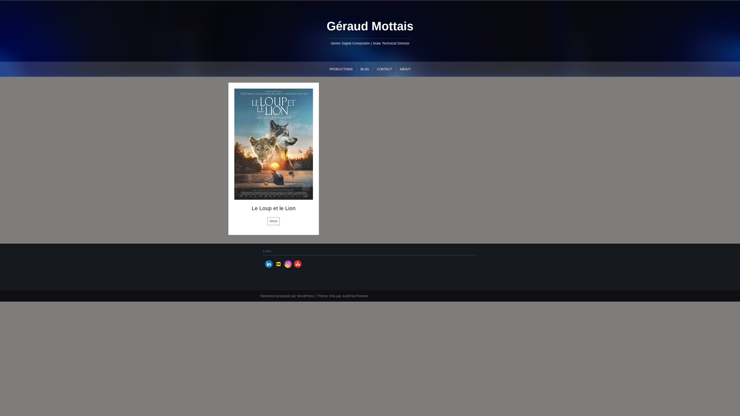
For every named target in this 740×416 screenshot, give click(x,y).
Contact (384, 69)
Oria (332, 296)
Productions (341, 69)
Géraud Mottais (370, 26)
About (405, 69)
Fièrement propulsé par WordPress (287, 296)
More (274, 221)
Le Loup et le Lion (274, 208)
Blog (365, 69)
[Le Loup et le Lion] (273, 144)
